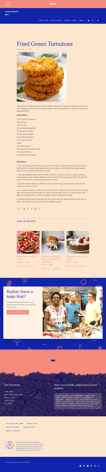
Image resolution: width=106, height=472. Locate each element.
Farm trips (43, 20)
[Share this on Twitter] (24, 209)
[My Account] (88, 21)
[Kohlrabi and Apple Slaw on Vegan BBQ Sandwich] (53, 254)
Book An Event (56, 20)
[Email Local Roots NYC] (99, 466)
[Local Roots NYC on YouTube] (88, 466)
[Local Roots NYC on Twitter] (81, 466)
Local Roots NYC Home (14, 423)
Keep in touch (9, 397)
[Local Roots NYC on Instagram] (95, 466)
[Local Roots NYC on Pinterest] (91, 466)
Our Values (8, 403)
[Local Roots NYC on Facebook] (84, 466)
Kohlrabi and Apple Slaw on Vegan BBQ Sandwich (51, 259)
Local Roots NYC (11, 13)
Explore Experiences (18, 312)
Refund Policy (9, 400)
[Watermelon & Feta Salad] (28, 254)
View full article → (26, 266)
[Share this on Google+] (35, 209)
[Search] (93, 21)
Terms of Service (12, 431)
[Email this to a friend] (38, 209)
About (82, 20)
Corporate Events (13, 427)
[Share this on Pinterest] (31, 209)
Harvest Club (32, 423)
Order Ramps (8, 391)
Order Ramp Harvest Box (13, 394)
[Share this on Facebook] (27, 209)
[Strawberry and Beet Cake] (77, 254)
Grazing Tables (70, 20)
